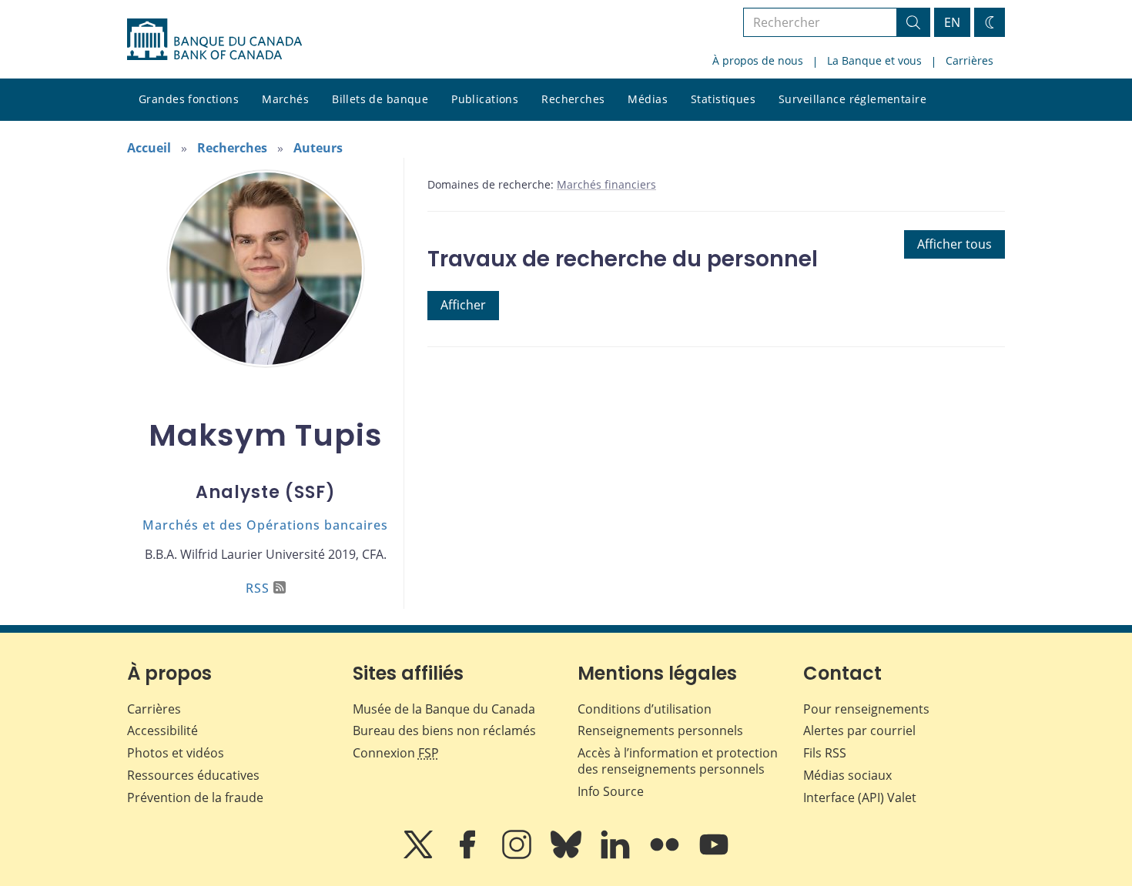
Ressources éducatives (193, 775)
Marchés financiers (606, 184)
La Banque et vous (874, 60)
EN (952, 22)
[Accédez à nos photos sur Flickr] (666, 855)
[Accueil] (214, 39)
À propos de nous (757, 60)
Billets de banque (380, 99)
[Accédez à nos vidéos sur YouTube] (714, 855)
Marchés (285, 99)
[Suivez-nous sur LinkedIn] (616, 855)
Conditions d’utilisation (645, 708)
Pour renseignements (866, 708)
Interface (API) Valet (859, 797)
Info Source (611, 791)
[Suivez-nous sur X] (419, 855)
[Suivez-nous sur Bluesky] (567, 855)
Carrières (969, 60)
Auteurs (318, 147)
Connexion (396, 752)
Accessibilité (162, 730)
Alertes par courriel (859, 730)
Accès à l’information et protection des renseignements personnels (678, 760)
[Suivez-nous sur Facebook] (469, 855)
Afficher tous (954, 244)
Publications (484, 99)
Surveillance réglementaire (852, 99)
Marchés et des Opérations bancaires (265, 525)
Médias (648, 99)
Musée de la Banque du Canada (444, 708)
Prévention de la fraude (195, 797)
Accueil (149, 147)
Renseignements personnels (660, 730)
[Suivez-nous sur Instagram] (518, 855)
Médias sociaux (847, 775)
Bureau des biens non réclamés (444, 730)
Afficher (463, 304)
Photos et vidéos (175, 752)
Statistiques (723, 99)
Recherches (573, 99)
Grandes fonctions (189, 99)
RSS (258, 588)
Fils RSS (824, 752)
